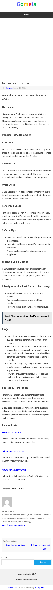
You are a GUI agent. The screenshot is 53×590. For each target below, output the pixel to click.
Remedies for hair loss (11, 432)
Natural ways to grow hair (13, 451)
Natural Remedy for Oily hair (14, 470)
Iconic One (12, 588)
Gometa (9, 88)
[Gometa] (26, 6)
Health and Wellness (19, 489)
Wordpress (39, 588)
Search (4, 558)
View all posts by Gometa (13, 525)
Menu (26, 15)
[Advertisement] (26, 50)
